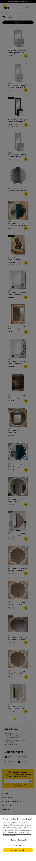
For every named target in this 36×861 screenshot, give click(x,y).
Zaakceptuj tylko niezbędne (18, 840)
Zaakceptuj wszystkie (18, 850)
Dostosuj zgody (18, 845)
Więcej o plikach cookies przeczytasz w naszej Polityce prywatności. (17, 835)
